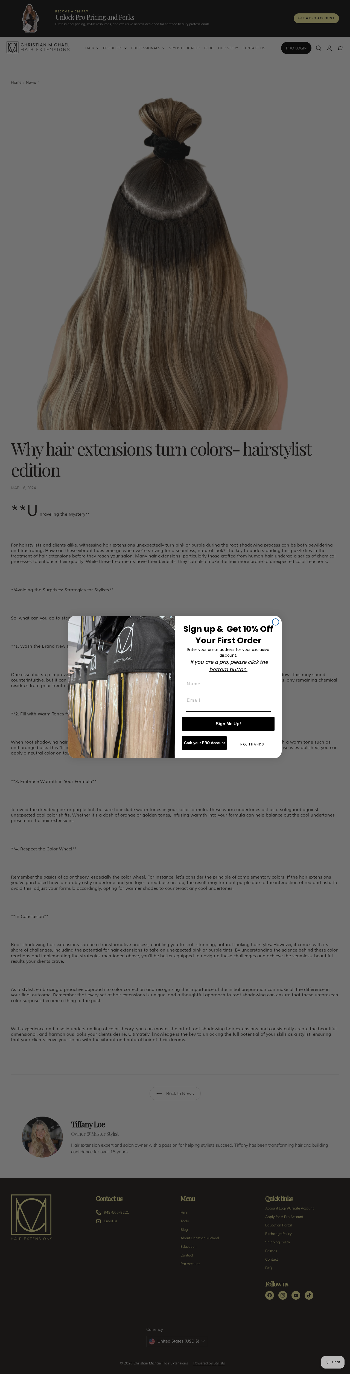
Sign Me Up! (228, 723)
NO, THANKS (252, 744)
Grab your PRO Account (204, 743)
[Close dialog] (275, 622)
